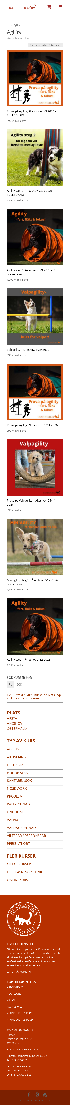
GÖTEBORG (14, 993)
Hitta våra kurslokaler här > (22, 1049)
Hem (9, 25)
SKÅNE (12, 1000)
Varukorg (49, 7)
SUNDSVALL (15, 1006)
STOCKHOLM (15, 987)
